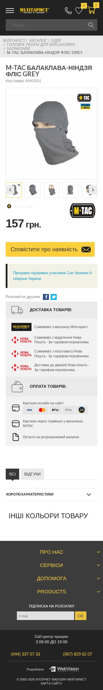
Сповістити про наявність (45, 249)
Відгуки (32, 474)
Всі (12, 474)
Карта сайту (51, 683)
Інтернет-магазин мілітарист (60, 679)
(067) (77, 654)
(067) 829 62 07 (68, 10)
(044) (25, 654)
